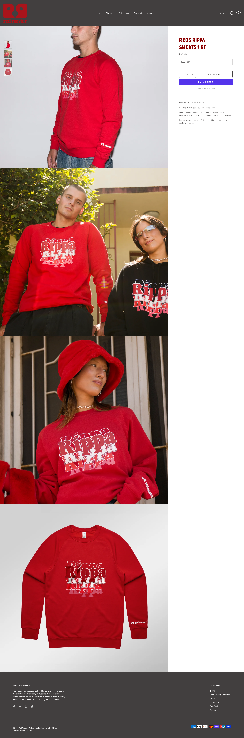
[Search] (232, 13)
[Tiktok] (32, 706)
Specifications (198, 102)
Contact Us (214, 702)
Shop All (110, 13)
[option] (8, 45)
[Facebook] (14, 706)
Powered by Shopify (38, 728)
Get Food (138, 13)
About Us (151, 13)
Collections (124, 13)
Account (223, 13)
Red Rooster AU (24, 728)
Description (184, 102)
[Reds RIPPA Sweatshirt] (8, 45)
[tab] (185, 102)
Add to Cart (215, 74)
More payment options (206, 88)
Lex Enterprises (26, 730)
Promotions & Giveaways (220, 694)
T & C (212, 691)
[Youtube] (20, 706)
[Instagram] (26, 706)
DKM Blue (53, 728)
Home (98, 13)
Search (213, 710)
